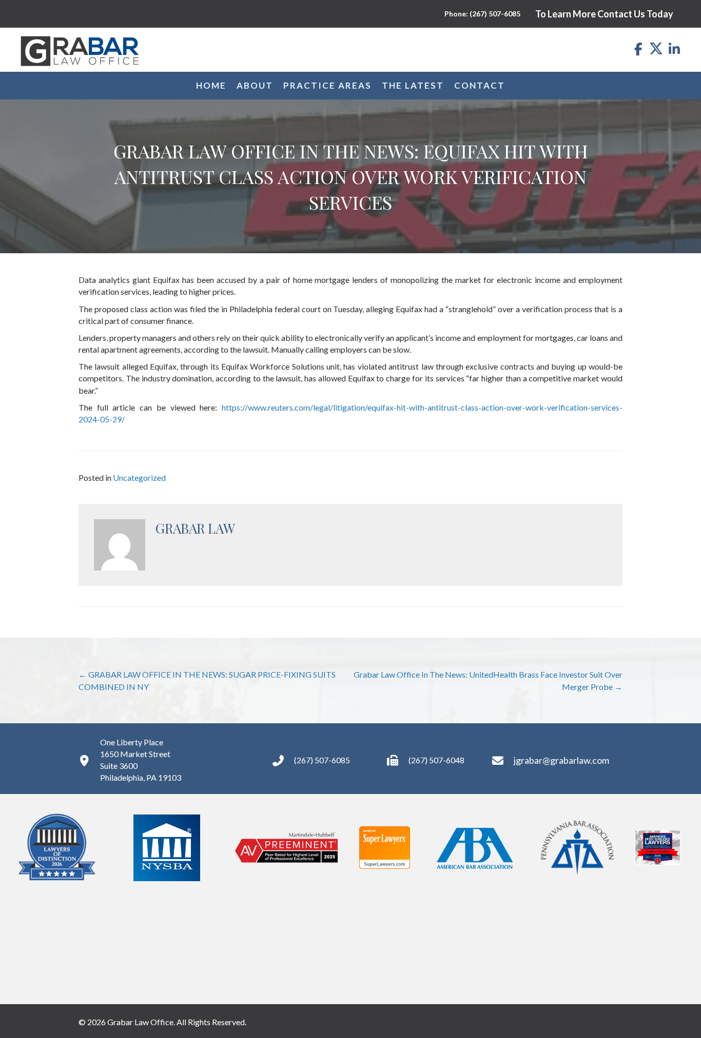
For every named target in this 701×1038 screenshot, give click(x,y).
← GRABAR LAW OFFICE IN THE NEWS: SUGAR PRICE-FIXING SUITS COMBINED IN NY (207, 680)
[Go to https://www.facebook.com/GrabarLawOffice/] (638, 49)
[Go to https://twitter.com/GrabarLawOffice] (656, 48)
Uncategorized (139, 477)
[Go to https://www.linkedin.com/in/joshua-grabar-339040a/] (674, 49)
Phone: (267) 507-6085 (482, 13)
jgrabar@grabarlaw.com (561, 760)
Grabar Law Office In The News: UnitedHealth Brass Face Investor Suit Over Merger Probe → (488, 680)
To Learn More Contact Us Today (604, 13)
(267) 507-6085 (322, 760)
